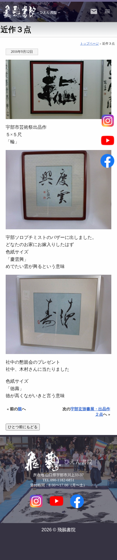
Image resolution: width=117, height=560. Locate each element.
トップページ (89, 43)
